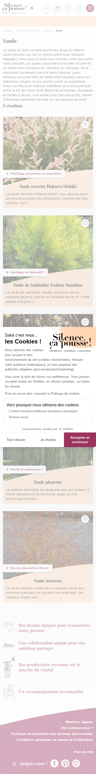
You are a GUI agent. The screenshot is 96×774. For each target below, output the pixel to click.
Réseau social (18, 417)
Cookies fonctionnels (23, 411)
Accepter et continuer (80, 439)
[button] (14, 764)
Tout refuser (16, 440)
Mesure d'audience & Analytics (57, 411)
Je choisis (48, 440)
